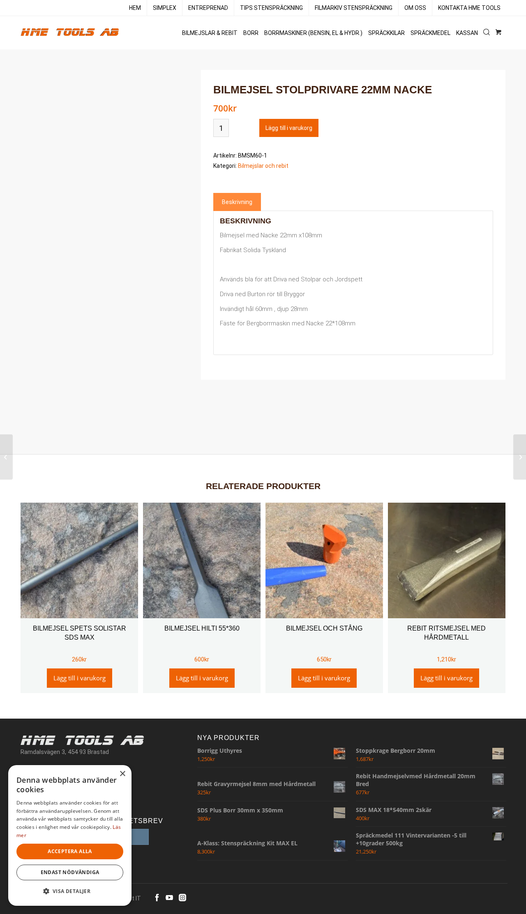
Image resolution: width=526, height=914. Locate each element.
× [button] (122, 774)
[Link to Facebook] (157, 897)
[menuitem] (135, 8)
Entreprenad (208, 8)
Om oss (415, 8)
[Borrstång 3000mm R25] (519, 457)
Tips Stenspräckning (271, 8)
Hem (135, 8)
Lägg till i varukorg (288, 128)
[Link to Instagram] (182, 897)
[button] (69, 892)
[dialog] (70, 835)
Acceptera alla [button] (70, 851)
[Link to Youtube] (169, 897)
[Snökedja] (6, 457)
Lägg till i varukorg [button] (79, 678)
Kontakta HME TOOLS (469, 8)
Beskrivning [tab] (237, 202)
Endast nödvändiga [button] (70, 872)
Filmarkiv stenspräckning (353, 8)
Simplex (164, 8)
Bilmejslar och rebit (263, 165)
